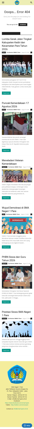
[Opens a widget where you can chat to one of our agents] (27, 425)
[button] (3, 2)
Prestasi (4, 318)
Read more (6, 93)
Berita (3, 52)
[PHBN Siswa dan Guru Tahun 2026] (17, 277)
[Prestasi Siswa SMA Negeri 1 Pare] (17, 329)
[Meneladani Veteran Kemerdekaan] (17, 175)
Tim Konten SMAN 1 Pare (13, 52)
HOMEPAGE (23, 24)
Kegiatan (4, 167)
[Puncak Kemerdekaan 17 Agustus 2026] (17, 123)
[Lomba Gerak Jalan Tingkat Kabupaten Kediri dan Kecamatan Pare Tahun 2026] (17, 66)
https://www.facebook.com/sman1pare (17, 403)
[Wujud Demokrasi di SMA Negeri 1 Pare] (17, 225)
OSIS (3, 214)
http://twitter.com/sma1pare (19, 405)
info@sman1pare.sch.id (21, 409)
